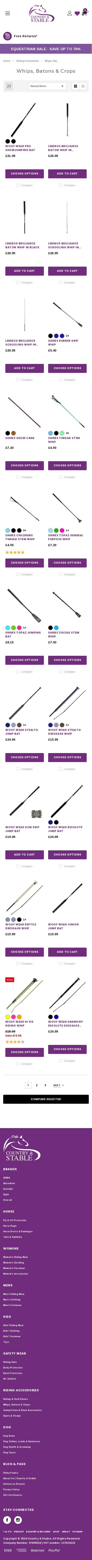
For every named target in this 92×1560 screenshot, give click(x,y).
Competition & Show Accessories (22, 1410)
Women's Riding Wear (15, 1257)
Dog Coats (9, 1452)
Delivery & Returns (14, 1484)
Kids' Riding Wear (13, 1325)
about (66, 1531)
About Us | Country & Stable (19, 1478)
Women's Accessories (15, 1274)
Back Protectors (12, 1373)
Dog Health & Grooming (17, 1447)
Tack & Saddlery (12, 1237)
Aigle (6, 1194)
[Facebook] (7, 1520)
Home (6, 60)
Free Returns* (25, 36)
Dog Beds (9, 1436)
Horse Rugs (9, 1226)
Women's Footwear (14, 1268)
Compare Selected (46, 1099)
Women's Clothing (13, 1263)
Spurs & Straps (12, 1416)
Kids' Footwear (12, 1336)
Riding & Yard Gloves (15, 1399)
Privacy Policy (11, 1489)
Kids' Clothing (11, 1331)
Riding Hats (10, 1362)
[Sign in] (69, 13)
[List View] (82, 86)
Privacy (19, 1531)
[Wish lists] (77, 13)
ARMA (6, 1178)
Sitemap (77, 1531)
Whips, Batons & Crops (58, 60)
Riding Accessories (27, 60)
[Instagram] (18, 1520)
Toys (6, 1342)
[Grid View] (75, 86)
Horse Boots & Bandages (18, 1231)
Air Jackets (9, 1379)
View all (7, 1200)
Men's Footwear (12, 1305)
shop (56, 1531)
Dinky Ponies (10, 1473)
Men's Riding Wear (13, 1294)
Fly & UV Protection (14, 1220)
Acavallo (8, 1189)
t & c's (7, 1531)
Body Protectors (13, 1367)
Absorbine (9, 1183)
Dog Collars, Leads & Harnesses (21, 1441)
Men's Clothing (11, 1300)
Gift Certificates (12, 1495)
